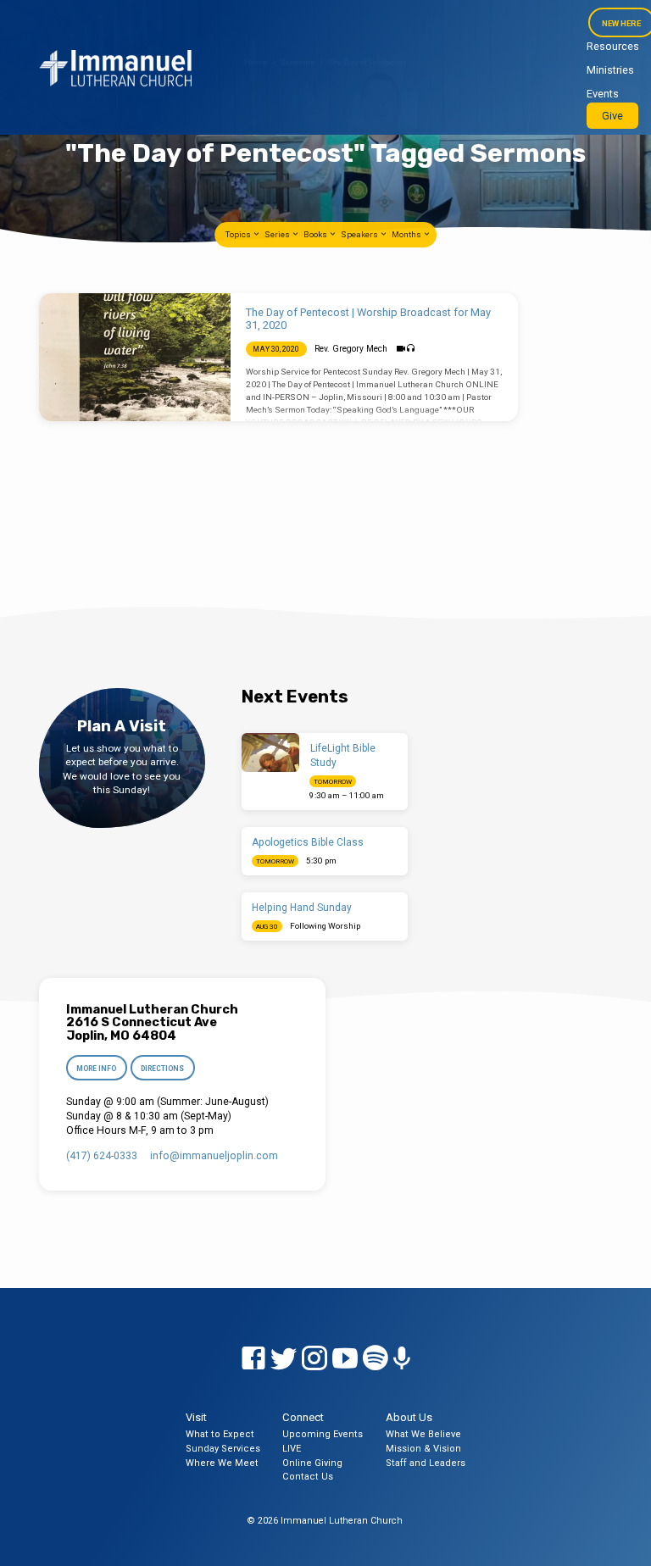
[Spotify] (375, 1359)
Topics (239, 234)
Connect (303, 1417)
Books (316, 234)
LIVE (291, 1448)
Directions (163, 1068)
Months (407, 234)
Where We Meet (222, 1463)
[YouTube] (345, 1359)
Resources (613, 46)
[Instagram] (314, 1359)
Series (278, 234)
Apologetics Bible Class (308, 842)
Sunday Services (223, 1448)
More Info (96, 1068)
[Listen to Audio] (410, 348)
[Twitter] (284, 1359)
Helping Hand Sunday (302, 908)
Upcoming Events (322, 1434)
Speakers (360, 234)
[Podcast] (401, 1359)
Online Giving (312, 1463)
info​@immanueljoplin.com (214, 1156)
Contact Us (307, 1476)
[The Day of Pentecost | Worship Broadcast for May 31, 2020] (135, 357)
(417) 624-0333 (101, 1156)
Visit (196, 1417)
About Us (409, 1417)
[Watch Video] (400, 348)
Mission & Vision (423, 1448)
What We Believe (423, 1434)
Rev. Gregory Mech (350, 348)
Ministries (610, 70)
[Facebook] (253, 1359)
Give (612, 115)
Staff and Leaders (425, 1463)
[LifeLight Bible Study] (271, 752)
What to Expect (220, 1434)
